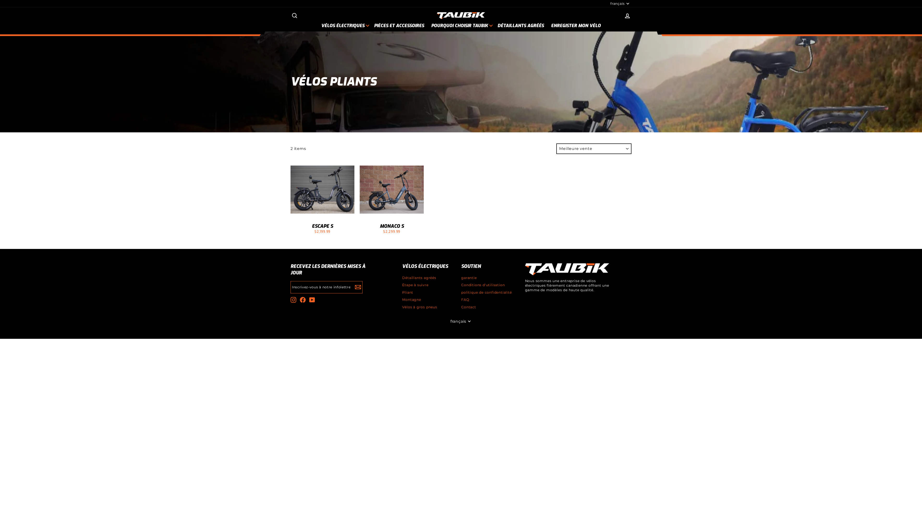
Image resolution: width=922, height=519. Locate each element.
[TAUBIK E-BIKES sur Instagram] (293, 300)
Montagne (411, 300)
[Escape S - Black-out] (316, 238)
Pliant (407, 292)
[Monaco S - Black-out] (398, 238)
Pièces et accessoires (399, 26)
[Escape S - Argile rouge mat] (335, 238)
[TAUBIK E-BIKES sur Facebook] (303, 300)
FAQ (465, 300)
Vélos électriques (342, 26)
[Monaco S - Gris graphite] (378, 238)
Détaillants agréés (520, 26)
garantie (469, 278)
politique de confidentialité (486, 292)
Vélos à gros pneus (419, 307)
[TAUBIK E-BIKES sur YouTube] (312, 300)
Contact (468, 307)
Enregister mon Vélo (576, 26)
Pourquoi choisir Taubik (459, 26)
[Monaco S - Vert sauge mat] (404, 238)
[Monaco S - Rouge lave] (385, 238)
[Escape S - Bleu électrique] (322, 238)
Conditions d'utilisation (483, 285)
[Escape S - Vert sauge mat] (329, 238)
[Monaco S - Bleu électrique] (391, 238)
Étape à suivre (415, 285)
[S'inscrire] (358, 287)
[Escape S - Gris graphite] (309, 238)
